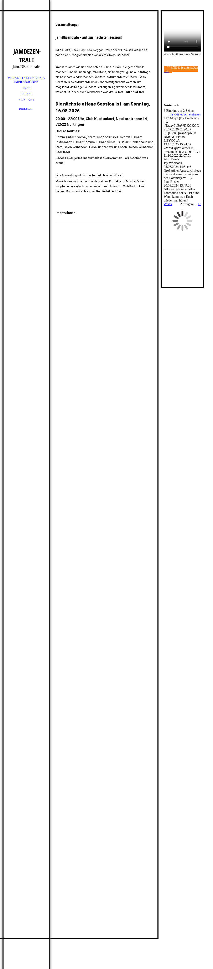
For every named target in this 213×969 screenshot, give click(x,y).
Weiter (168, 204)
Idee (26, 88)
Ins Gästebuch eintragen (185, 114)
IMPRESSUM (26, 109)
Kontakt (26, 100)
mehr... (60, 929)
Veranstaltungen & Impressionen (26, 80)
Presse (26, 94)
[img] (26, 29)
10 (199, 204)
